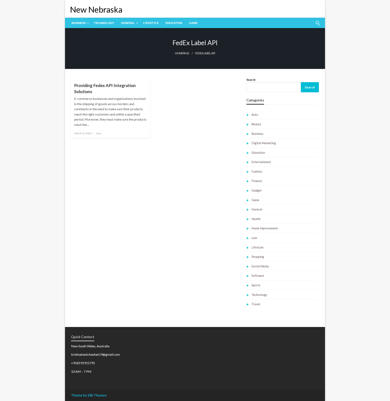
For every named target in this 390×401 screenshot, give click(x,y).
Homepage (182, 53)
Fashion (256, 171)
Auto (254, 114)
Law (254, 238)
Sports (255, 285)
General (128, 23)
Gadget (256, 190)
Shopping (257, 256)
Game (193, 23)
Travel (255, 304)
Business (79, 23)
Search (251, 79)
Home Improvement (264, 228)
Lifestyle (151, 23)
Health (256, 219)
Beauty (256, 124)
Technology (104, 23)
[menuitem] (79, 23)
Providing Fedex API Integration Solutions (105, 88)
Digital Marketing (263, 143)
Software (257, 275)
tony (98, 133)
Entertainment (261, 162)
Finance (256, 181)
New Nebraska (96, 9)
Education (174, 23)
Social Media (260, 266)
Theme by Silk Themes (89, 395)
